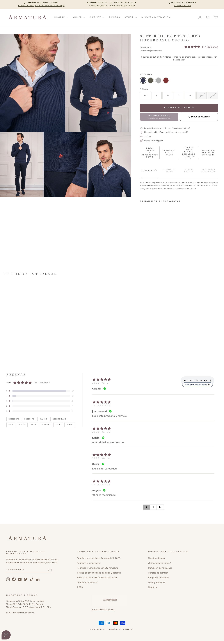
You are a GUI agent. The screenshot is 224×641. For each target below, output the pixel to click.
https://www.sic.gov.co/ (103, 609)
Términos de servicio (87, 582)
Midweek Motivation (156, 17)
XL (190, 95)
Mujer (78, 17)
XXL (201, 95)
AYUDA (130, 17)
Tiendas (114, 17)
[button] (32, 83)
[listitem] (143, 80)
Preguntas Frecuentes (208, 171)
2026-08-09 (101, 484)
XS (145, 95)
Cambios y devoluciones (160, 568)
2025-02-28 (101, 431)
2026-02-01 (101, 382)
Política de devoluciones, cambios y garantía (99, 573)
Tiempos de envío (169, 171)
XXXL (212, 95)
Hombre (60, 17)
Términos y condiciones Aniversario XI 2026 (98, 558)
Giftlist (96, 17)
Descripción (150, 171)
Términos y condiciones (88, 563)
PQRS (80, 587)
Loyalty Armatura (156, 582)
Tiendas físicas (189, 171)
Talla (144, 89)
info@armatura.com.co (23, 612)
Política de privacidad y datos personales (97, 577)
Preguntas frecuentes (158, 577)
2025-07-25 (101, 405)
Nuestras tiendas (156, 558)
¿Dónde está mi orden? (159, 563)
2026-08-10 (101, 458)
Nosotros (152, 587)
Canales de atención (158, 573)
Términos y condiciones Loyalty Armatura (97, 568)
